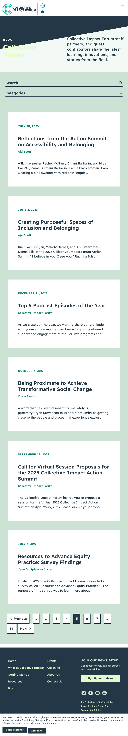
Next (24, 629)
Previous (20, 619)
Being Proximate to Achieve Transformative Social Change (55, 386)
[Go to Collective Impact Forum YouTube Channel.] (97, 693)
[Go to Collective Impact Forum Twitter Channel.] (84, 693)
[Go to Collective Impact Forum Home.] (24, 9)
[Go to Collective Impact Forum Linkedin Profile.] (104, 693)
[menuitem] (26, 660)
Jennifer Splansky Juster (35, 569)
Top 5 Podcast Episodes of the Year (61, 305)
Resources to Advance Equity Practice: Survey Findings (54, 559)
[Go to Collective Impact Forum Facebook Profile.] (91, 693)
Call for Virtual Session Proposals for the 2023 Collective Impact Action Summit (63, 473)
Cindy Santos (27, 396)
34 (11, 629)
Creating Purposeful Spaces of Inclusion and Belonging (55, 225)
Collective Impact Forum (35, 313)
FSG (101, 702)
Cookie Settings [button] (15, 729)
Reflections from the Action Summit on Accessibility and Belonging (62, 141)
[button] (122, 6)
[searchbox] (64, 83)
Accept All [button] (36, 730)
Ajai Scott (24, 151)
